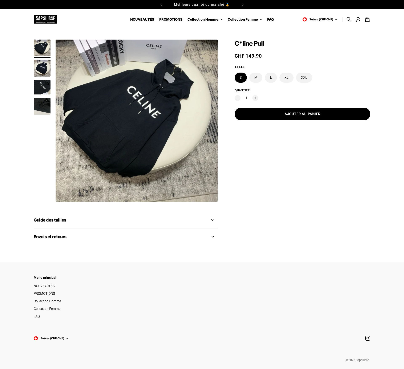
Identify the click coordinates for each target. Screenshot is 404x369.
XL (286, 78)
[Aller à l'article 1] (42, 48)
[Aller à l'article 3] (42, 87)
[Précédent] (161, 4)
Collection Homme (47, 301)
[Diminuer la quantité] (238, 98)
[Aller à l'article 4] (42, 106)
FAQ (37, 316)
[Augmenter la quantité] (255, 98)
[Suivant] (242, 4)
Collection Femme (47, 309)
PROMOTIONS (44, 294)
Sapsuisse (363, 360)
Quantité (242, 90)
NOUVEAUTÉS (44, 286)
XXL (304, 78)
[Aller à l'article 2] (42, 68)
